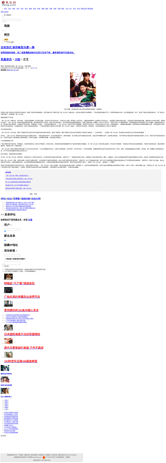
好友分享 (36, 199)
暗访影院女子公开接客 (11, 420)
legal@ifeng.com (37, 457)
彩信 (78, 8)
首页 (5, 8)
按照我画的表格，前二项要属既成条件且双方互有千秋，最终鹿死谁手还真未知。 (38, 52)
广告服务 (20, 455)
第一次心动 (14, 70)
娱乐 (22, 8)
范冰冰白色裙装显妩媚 (11, 432)
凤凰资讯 (6, 59)
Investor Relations (72, 455)
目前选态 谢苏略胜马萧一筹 (18, 47)
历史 (6, 400)
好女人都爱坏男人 (6, 396)
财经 (13, 8)
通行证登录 (4, 12)
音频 (59, 8)
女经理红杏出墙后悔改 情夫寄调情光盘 (18, 315)
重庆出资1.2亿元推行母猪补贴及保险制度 (18, 206)
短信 (74, 8)
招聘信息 (27, 455)
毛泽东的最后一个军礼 (11, 414)
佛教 (43, 8)
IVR (70, 8)
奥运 (18, 8)
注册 (30, 220)
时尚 (26, 8)
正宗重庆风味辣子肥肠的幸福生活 (16, 210)
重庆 (8, 70)
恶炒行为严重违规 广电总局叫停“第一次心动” (20, 204)
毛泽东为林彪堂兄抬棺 (11, 412)
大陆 (17, 59)
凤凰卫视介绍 (62, 455)
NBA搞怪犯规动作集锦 (11, 423)
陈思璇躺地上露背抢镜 (11, 418)
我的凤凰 (90, 8)
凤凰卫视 (83, 8)
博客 (62, 8)
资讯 (9, 8)
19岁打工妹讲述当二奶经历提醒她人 (17, 316)
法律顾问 (48, 455)
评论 (3, 199)
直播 (50, 8)
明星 (6, 402)
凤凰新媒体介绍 (12, 455)
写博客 (16, 199)
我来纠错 (26, 199)
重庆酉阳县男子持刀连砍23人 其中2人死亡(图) (20, 202)
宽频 (46, 8)
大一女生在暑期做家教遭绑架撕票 (16, 322)
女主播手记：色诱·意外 (11, 421)
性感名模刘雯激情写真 (11, 416)
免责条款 (41, 455)
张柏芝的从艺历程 (9, 430)
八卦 (6, 409)
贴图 (6, 407)
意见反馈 (54, 455)
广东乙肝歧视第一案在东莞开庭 (15, 320)
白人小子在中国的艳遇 (11, 429)
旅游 (34, 8)
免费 (55, 8)
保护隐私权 (34, 455)
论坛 (67, 8)
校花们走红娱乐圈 (6, 385)
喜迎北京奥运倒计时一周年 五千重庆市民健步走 (20, 208)
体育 (6, 405)
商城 (38, 8)
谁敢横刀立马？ (9, 425)
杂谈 (6, 404)
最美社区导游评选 (6, 373)
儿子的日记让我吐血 (10, 427)
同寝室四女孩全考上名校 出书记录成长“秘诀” (20, 318)
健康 (30, 8)
